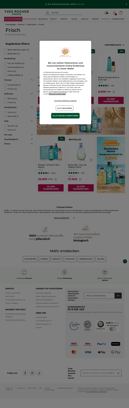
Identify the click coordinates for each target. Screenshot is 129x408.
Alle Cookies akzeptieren (65, 116)
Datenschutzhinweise (57, 94)
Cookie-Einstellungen (65, 101)
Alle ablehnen (64, 108)
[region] (65, 82)
